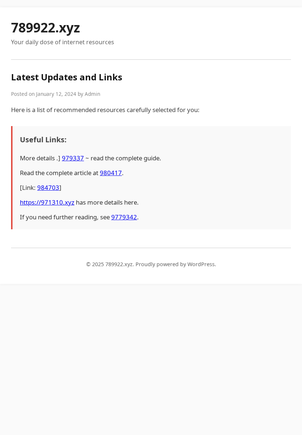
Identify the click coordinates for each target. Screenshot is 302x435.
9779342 (124, 217)
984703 (48, 187)
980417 (111, 172)
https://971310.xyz (47, 202)
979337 (73, 158)
